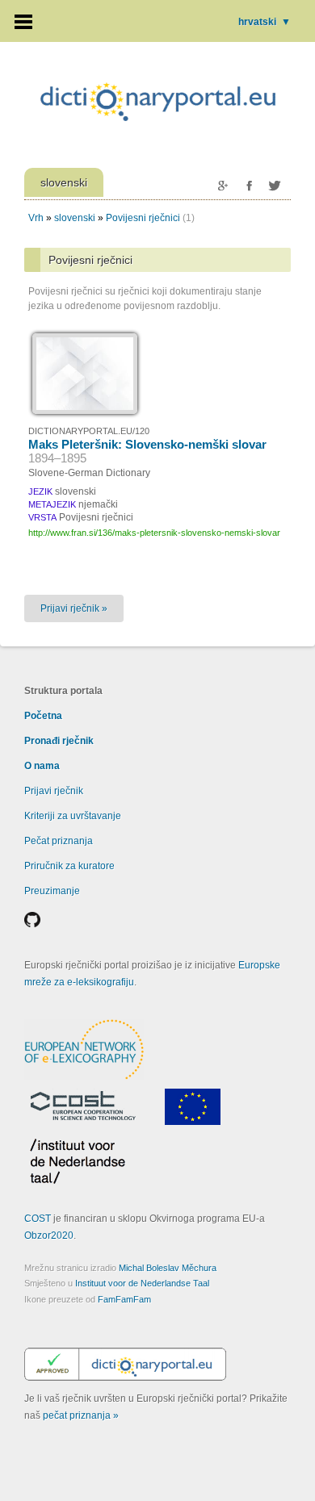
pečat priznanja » (81, 1415)
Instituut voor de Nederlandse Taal (142, 1283)
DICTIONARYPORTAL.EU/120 (88, 431)
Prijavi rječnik (53, 790)
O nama (42, 765)
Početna (43, 715)
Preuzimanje (52, 891)
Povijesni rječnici (143, 218)
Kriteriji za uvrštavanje (72, 816)
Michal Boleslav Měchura (167, 1268)
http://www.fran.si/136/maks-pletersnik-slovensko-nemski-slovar (154, 532)
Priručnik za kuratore (69, 866)
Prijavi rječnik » (73, 608)
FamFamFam (124, 1299)
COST (37, 1218)
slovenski (74, 218)
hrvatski (264, 21)
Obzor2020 (49, 1235)
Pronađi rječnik (59, 740)
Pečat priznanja (58, 841)
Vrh (36, 218)
